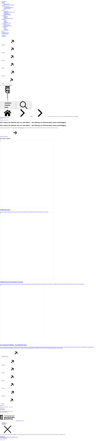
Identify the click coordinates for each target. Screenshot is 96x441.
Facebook (3, 75)
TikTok (3, 403)
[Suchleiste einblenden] (24, 105)
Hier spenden (6, 117)
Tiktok (3, 83)
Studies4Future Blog (5, 356)
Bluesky (3, 388)
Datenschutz (4, 36)
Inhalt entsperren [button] (2, 436)
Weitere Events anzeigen (4, 136)
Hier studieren (2, 117)
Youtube (3, 60)
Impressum (3, 35)
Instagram (3, 44)
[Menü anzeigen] (8, 105)
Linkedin (3, 52)
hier (57, 127)
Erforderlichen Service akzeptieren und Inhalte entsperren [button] (9, 437)
